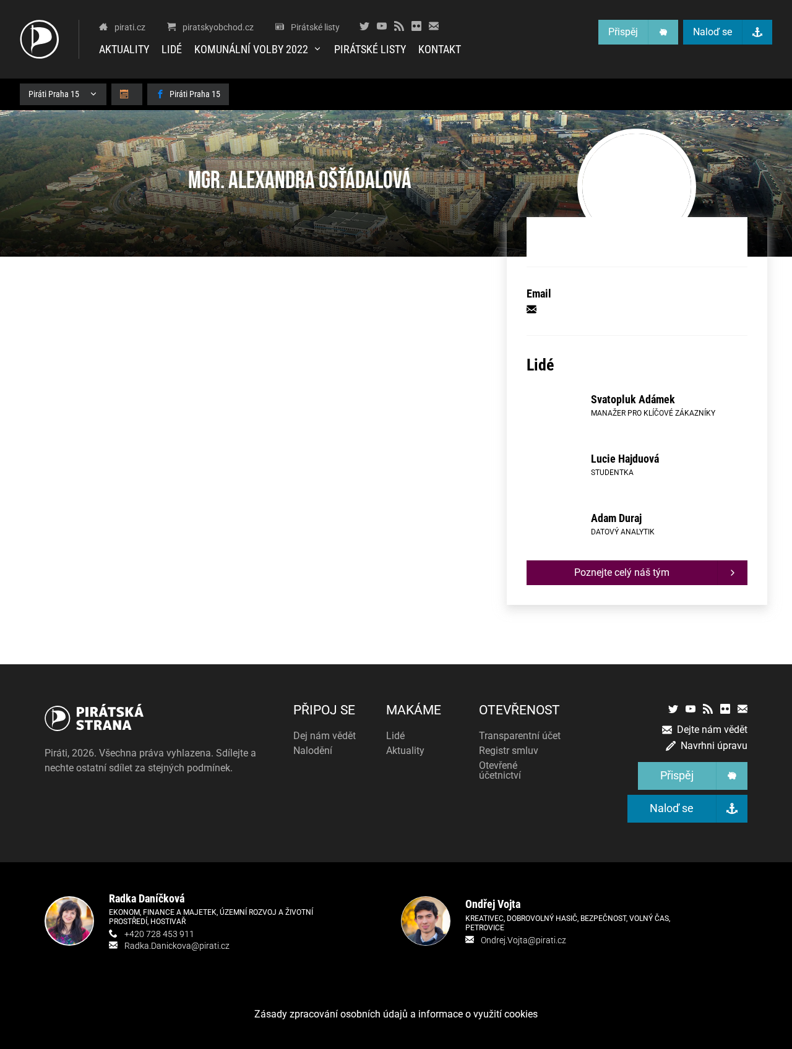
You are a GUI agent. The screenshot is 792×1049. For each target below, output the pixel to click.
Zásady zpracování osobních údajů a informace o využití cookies (396, 1014)
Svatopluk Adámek (633, 399)
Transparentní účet (520, 736)
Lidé (171, 49)
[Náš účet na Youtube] (382, 26)
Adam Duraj (616, 518)
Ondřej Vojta (492, 903)
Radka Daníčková (146, 898)
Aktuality (124, 49)
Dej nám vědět (324, 736)
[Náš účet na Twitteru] (364, 26)
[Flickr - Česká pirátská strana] (416, 26)
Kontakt (439, 49)
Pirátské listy (370, 49)
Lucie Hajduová (625, 458)
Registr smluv (508, 750)
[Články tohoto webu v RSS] (399, 26)
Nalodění (312, 750)
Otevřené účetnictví (500, 770)
